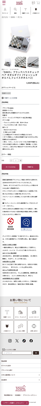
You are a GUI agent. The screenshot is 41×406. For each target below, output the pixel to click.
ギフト (20, 17)
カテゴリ (5, 17)
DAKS (13, 17)
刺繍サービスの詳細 (10, 98)
